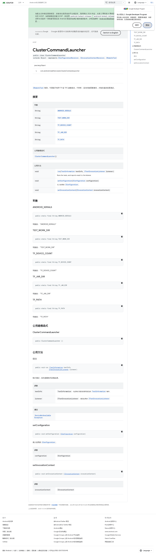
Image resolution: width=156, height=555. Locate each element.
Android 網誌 (58, 528)
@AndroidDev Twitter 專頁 (62, 525)
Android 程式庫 (8, 521)
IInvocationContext (85, 190)
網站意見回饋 (42, 550)
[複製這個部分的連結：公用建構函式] (50, 326)
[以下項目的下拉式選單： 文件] (24, 2)
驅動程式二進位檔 (8, 538)
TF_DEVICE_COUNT (64, 125)
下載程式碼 (6, 528)
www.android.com (111, 531)
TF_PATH (61, 140)
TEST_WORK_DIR (63, 118)
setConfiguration (65, 181)
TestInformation (68, 171)
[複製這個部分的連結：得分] (39, 359)
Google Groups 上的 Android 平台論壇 (66, 535)
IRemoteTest (111, 58)
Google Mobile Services (113, 535)
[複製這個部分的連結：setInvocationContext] (57, 465)
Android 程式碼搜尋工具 (38, 3)
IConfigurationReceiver (68, 58)
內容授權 (54, 505)
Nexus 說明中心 (110, 528)
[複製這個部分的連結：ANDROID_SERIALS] (54, 207)
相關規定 (5, 525)
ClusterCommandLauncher (45, 156)
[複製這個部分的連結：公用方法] (45, 352)
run (59, 171)
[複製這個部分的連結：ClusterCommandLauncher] (61, 332)
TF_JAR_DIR (62, 132)
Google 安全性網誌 (60, 531)
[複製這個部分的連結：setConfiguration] (52, 425)
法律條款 (22, 550)
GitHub (5, 542)
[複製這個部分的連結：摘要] (40, 97)
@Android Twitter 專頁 (61, 521)
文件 (19, 3)
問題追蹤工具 (109, 542)
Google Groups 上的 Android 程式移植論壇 (68, 542)
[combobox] (115, 2)
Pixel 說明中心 (109, 525)
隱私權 (34, 550)
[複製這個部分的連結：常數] (40, 201)
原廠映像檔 (6, 535)
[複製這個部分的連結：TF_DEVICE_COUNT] (54, 253)
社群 (15, 550)
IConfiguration (79, 181)
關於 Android (7, 550)
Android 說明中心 (111, 521)
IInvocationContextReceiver (92, 58)
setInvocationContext (67, 190)
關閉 (137, 25)
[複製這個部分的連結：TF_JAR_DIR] (47, 277)
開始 (147, 25)
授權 (28, 550)
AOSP (34, 42)
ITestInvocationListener (94, 171)
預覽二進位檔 (7, 531)
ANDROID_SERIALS (64, 111)
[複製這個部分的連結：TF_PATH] (44, 300)
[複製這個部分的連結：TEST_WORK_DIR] (52, 230)
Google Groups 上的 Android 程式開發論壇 (68, 538)
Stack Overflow (110, 538)
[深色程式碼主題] (122, 213)
